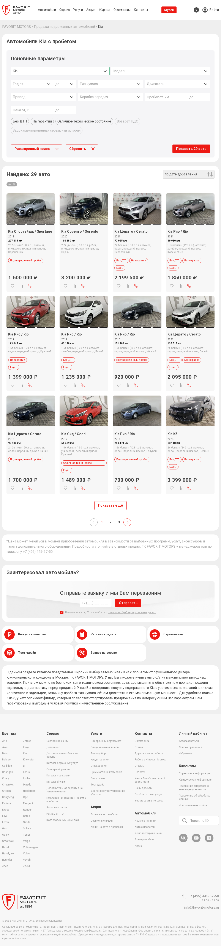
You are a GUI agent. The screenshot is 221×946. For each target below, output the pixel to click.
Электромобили (144, 839)
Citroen (6, 790)
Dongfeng (8, 797)
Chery (5, 778)
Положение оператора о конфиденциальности (194, 787)
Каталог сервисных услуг (62, 763)
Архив (138, 845)
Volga (26, 841)
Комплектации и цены (148, 833)
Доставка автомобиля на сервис (62, 755)
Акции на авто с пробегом (107, 826)
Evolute (6, 803)
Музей (169, 10)
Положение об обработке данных (194, 797)
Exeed (5, 809)
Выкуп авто (98, 778)
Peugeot (28, 803)
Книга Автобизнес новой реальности (150, 780)
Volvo (26, 853)
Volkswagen (30, 847)
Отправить (128, 603)
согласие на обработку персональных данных (132, 612)
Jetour (27, 740)
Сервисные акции (57, 740)
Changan (7, 772)
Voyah (27, 859)
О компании (142, 740)
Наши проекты (143, 788)
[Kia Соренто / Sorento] (84, 208)
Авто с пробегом (145, 826)
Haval (5, 847)
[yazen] (209, 841)
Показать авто (191, 149)
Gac (4, 828)
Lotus (26, 772)
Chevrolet (8, 784)
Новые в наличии (145, 820)
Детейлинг (53, 747)
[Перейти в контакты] (196, 10)
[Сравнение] (21, 285)
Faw (4, 815)
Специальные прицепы (105, 747)
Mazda (27, 784)
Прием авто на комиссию (106, 772)
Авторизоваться (189, 740)
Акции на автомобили (104, 814)
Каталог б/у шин (56, 781)
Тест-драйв (97, 784)
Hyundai (7, 859)
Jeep (5, 866)
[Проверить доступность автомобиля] (29, 285)
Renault (27, 809)
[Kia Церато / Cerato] (137, 208)
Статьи (139, 747)
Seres (26, 815)
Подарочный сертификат (106, 740)
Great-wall (8, 841)
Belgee (6, 759)
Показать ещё (110, 505)
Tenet (26, 834)
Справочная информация (194, 773)
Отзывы (139, 765)
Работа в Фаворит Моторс (150, 759)
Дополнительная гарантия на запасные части (64, 790)
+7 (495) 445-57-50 (38, 552)
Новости (140, 772)
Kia (25, 753)
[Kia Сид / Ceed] (84, 411)
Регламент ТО (55, 813)
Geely (5, 834)
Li (24, 765)
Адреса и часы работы (149, 753)
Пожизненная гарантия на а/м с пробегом (66, 799)
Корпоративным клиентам (62, 820)
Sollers (27, 828)
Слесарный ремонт (58, 769)
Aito (4, 740)
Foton (5, 822)
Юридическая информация (195, 779)
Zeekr (26, 866)
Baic (5, 753)
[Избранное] (12, 285)
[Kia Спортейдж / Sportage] (30, 208)
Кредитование (100, 759)
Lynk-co (27, 778)
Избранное (185, 753)
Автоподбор (98, 753)
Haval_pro (8, 853)
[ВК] (183, 841)
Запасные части (56, 807)
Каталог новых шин (58, 775)
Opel (25, 797)
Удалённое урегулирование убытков (108, 792)
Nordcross (29, 790)
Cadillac (7, 765)
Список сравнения (190, 747)
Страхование (99, 765)
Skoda (26, 822)
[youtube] (196, 841)
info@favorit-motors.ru (201, 907)
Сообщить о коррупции (149, 794)
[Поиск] (184, 820)
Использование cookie (193, 805)
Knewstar (28, 759)
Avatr (5, 747)
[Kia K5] (190, 411)
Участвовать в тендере (149, 800)
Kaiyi (26, 747)
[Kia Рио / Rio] (190, 208)
